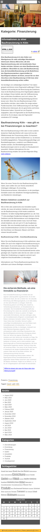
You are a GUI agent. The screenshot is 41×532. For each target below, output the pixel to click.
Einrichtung (8, 447)
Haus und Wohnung (20, 13)
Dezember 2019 (10, 414)
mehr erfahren (5, 154)
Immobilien (8, 454)
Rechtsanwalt (18, 488)
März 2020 (8, 407)
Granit (10, 479)
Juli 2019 (8, 425)
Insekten (22, 478)
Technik (7, 458)
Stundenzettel (8, 491)
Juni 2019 (8, 428)
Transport (21, 491)
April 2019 (8, 432)
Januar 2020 (9, 411)
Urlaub (35, 491)
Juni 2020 (8, 400)
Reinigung (25, 488)
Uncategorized (9, 461)
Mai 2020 (8, 402)
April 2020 (8, 405)
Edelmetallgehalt (8, 474)
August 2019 (9, 423)
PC (32, 482)
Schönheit (37, 488)
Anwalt (3, 471)
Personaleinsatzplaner (6, 484)
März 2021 (8, 398)
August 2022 (9, 395)
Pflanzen (25, 484)
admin (35, 51)
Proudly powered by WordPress (12, 530)
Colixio (36, 530)
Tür (26, 491)
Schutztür (31, 488)
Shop (2, 491)
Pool (30, 484)
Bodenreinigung (33, 471)
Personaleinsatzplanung (17, 484)
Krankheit (4, 482)
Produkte (8, 456)
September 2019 (10, 421)
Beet (19, 471)
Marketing (11, 482)
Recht (12, 488)
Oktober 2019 (9, 418)
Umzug (30, 491)
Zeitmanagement (21, 494)
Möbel (22, 482)
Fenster (32, 474)
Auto (6, 471)
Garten (7, 452)
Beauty (15, 471)
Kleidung (33, 479)
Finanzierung (12, 380)
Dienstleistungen (10, 445)
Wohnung (12, 494)
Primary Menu (1, 1)
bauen (9, 384)
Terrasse (13, 491)
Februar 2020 (9, 409)
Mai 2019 (8, 430)
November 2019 (10, 416)
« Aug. (20, 523)
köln (17, 384)
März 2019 (8, 435)
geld (13, 384)
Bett (22, 471)
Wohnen (4, 495)
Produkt (5, 487)
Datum (2, 474)
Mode (17, 482)
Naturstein (28, 482)
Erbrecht (28, 474)
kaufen (26, 479)
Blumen (26, 471)
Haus (16, 478)
